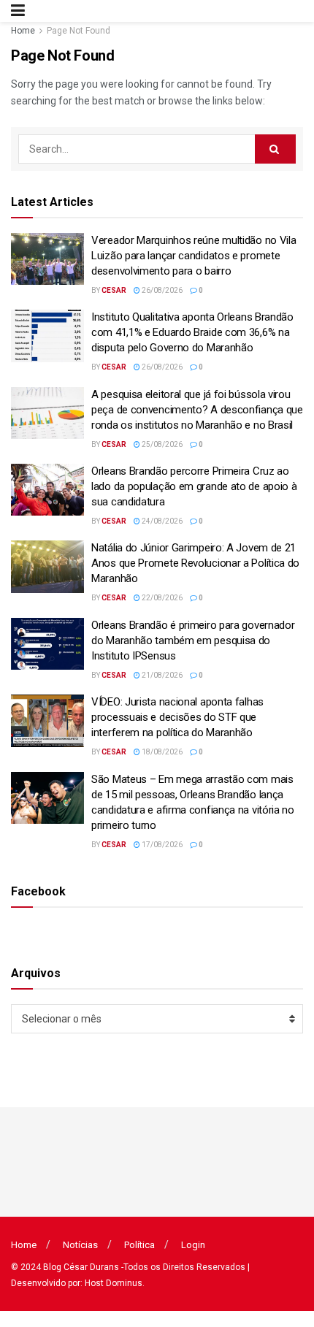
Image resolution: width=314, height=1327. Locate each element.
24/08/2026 (161, 521)
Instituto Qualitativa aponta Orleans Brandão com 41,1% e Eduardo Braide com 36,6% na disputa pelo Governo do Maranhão (192, 332)
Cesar (114, 290)
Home (23, 31)
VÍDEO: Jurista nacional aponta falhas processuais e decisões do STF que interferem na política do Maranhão (177, 717)
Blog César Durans (81, 1267)
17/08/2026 (161, 845)
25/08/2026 (161, 444)
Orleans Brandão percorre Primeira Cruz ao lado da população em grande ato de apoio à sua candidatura (193, 486)
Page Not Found (78, 31)
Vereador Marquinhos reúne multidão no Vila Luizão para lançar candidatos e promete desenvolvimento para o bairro (193, 256)
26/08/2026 (161, 290)
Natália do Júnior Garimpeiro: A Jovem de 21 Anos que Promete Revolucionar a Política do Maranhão (195, 563)
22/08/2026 (161, 598)
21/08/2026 (161, 675)
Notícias (80, 1244)
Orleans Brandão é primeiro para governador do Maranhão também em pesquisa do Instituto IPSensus (192, 640)
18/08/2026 (161, 752)
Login (193, 1244)
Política (139, 1244)
